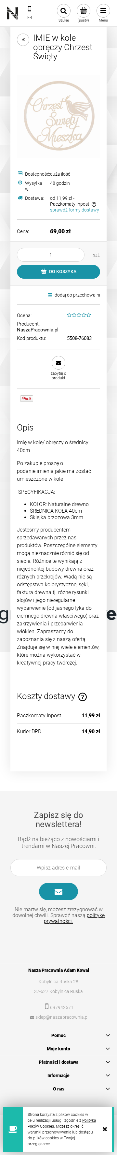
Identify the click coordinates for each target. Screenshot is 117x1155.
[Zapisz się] (58, 891)
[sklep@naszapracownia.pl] (29, 18)
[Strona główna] (12, 13)
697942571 (61, 1007)
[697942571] (29, 9)
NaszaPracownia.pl (37, 330)
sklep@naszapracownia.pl (61, 1017)
